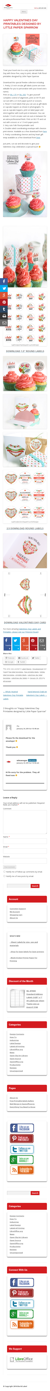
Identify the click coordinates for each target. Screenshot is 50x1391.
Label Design (26, 669)
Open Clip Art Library (19, 1055)
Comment (7, 808)
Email (6, 847)
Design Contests (17, 1034)
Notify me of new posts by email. (20, 876)
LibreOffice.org (16, 1049)
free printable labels (31, 672)
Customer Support (18, 909)
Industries (14, 1040)
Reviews (13, 1068)
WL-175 (13, 94)
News (12, 1052)
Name (6, 837)
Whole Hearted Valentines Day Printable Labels (13, 695)
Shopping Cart (16, 915)
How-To (13, 1037)
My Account (15, 912)
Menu (24, 11)
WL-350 (22, 94)
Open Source (15, 1059)
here (45, 131)
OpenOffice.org (16, 1062)
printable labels (21, 675)
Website (6, 856)
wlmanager (7, 681)
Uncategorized (37, 669)
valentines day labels (19, 678)
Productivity (15, 1065)
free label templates (16, 672)
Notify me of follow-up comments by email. (24, 872)
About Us (14, 918)
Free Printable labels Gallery (22, 1101)
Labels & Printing (17, 1046)
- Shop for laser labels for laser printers (27, 952)
